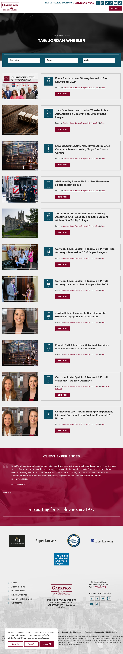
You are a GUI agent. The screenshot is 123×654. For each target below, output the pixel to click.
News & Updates (19, 594)
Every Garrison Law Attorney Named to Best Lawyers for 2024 (81, 80)
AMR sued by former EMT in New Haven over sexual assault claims (82, 183)
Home (54, 35)
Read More (62, 94)
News (103, 87)
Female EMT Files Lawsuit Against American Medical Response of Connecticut (82, 347)
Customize (16, 644)
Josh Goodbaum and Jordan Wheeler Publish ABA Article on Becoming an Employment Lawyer (82, 113)
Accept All (47, 644)
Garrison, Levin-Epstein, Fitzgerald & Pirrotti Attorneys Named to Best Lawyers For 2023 (81, 282)
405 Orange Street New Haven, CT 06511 (99, 583)
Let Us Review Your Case (59, 2)
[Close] (55, 630)
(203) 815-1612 (84, 3)
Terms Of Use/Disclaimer (71, 632)
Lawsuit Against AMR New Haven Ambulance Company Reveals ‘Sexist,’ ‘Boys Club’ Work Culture (82, 149)
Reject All (31, 644)
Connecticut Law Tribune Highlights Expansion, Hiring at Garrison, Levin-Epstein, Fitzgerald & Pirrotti (84, 415)
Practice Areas (18, 590)
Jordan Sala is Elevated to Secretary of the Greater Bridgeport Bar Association (80, 314)
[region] (31, 638)
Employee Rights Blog (21, 598)
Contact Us (16, 602)
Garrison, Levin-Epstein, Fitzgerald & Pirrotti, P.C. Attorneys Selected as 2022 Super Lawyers (85, 250)
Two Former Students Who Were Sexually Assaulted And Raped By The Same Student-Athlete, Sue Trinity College (82, 217)
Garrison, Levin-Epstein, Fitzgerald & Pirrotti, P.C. (81, 87)
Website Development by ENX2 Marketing (101, 632)
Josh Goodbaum (19, 466)
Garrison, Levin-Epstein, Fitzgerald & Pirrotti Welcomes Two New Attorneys (81, 379)
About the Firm (18, 586)
